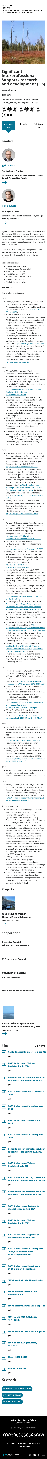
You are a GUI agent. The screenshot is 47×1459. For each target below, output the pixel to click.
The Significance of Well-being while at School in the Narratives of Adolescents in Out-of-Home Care (25, 627)
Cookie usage (34, 1443)
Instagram (10, 1436)
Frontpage (7, 5)
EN (34, 1454)
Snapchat (26, 1436)
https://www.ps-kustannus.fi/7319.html (22, 514)
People (23, 124)
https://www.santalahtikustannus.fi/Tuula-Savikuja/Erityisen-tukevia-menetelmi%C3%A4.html (23, 392)
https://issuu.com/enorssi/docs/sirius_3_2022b (25, 549)
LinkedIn (21, 1436)
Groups (6, 8)
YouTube (16, 1436)
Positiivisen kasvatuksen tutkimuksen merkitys (25, 740)
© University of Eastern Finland (23, 1424)
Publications (38, 125)
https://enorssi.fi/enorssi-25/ (18, 362)
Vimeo (41, 1436)
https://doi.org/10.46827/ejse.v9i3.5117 (21, 466)
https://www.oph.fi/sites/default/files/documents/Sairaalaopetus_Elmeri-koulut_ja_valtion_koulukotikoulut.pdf (25, 705)
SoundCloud (31, 1436)
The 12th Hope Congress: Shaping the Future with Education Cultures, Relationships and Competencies (24, 487)
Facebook (5, 1436)
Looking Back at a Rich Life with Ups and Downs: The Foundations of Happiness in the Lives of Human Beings (24, 648)
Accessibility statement (17, 1443)
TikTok (36, 1436)
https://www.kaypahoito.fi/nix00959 (29, 343)
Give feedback (24, 1447)
